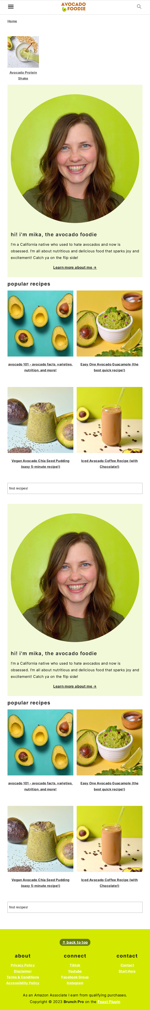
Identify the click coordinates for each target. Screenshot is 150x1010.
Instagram (75, 983)
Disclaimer (23, 971)
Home (12, 21)
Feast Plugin (109, 1002)
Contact (127, 965)
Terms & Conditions (23, 977)
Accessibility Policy (22, 983)
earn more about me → (76, 267)
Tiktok (75, 965)
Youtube (75, 971)
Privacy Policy (23, 965)
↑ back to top (75, 942)
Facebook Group (75, 977)
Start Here (127, 971)
